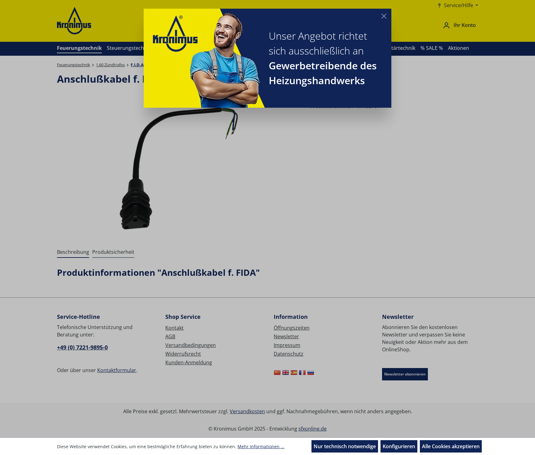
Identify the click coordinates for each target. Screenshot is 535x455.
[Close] (383, 16)
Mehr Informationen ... (261, 446)
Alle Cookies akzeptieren (451, 446)
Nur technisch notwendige (345, 446)
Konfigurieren (399, 446)
